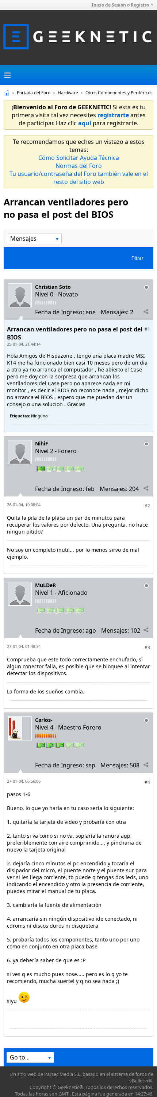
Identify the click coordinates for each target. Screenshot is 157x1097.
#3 (147, 647)
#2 (147, 506)
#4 (147, 782)
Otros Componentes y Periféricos (119, 93)
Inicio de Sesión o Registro (120, 5)
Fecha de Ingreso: (59, 312)
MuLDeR (45, 585)
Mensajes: (115, 312)
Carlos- (44, 719)
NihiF (41, 443)
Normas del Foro (78, 166)
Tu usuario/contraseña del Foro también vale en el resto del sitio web (78, 178)
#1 (147, 329)
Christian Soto (53, 286)
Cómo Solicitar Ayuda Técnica (78, 158)
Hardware (68, 93)
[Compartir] (145, 312)
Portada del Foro (33, 93)
